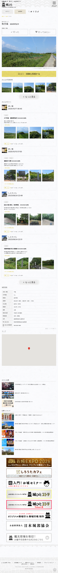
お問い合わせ (24, 564)
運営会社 (32, 564)
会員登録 (20, 11)
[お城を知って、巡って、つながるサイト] (8, 5)
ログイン (7, 11)
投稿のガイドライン (29, 562)
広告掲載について (18, 562)
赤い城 (10, 106)
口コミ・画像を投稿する (29, 74)
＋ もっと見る (29, 97)
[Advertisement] (29, 371)
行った (16, 32)
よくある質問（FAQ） (6, 562)
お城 (6, 16)
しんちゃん (12, 193)
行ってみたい (44, 32)
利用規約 (39, 562)
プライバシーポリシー (49, 562)
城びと (3, 16)
